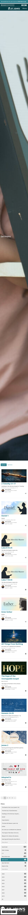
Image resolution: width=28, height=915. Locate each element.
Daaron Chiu (14, 866)
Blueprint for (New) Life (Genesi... (10, 836)
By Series (10, 464)
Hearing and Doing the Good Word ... (11, 839)
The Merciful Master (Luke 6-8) (10, 823)
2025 (14, 877)
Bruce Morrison (14, 856)
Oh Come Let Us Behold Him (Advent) (11, 829)
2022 (14, 886)
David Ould (14, 847)
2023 (14, 883)
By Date (4, 464)
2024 (14, 880)
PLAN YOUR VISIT (8, 912)
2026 (14, 874)
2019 (14, 896)
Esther (3, 826)
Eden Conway (14, 850)
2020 (14, 893)
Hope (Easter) (5, 820)
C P (14, 853)
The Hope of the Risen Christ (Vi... (10, 832)
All (2, 899)
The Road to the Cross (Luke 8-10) (10, 807)
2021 (14, 889)
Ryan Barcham (14, 863)
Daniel (3, 817)
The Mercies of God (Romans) (9, 810)
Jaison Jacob (14, 859)
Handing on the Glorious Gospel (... (10, 813)
